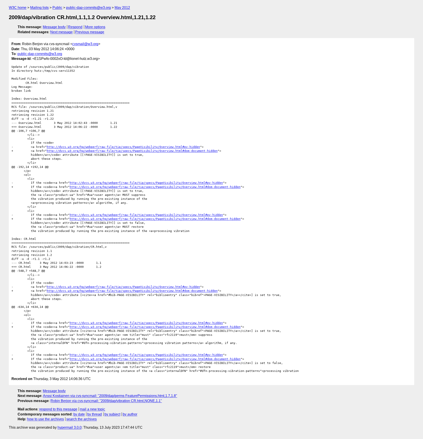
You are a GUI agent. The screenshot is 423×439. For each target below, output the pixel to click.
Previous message (89, 32)
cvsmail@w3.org (85, 44)
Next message (61, 32)
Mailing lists (39, 7)
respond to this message (58, 409)
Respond (75, 27)
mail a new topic (92, 409)
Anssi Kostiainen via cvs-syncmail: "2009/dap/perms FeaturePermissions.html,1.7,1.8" (110, 396)
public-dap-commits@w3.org (88, 7)
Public (57, 7)
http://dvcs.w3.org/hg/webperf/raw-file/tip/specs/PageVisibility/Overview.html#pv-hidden (123, 147)
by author (130, 414)
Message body (54, 27)
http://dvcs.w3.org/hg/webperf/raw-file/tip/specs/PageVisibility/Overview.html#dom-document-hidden (132, 150)
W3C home (17, 7)
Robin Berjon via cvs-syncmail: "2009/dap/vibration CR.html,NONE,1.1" (106, 401)
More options (95, 27)
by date (79, 414)
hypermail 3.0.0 (70, 427)
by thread (94, 414)
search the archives (81, 419)
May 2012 (122, 7)
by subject (112, 414)
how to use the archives (45, 419)
